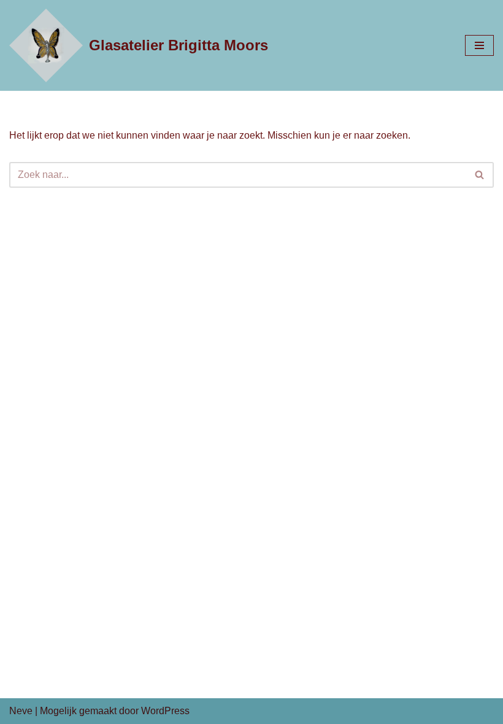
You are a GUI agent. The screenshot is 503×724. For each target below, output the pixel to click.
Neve (21, 711)
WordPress (165, 711)
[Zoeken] (480, 175)
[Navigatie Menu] (479, 45)
